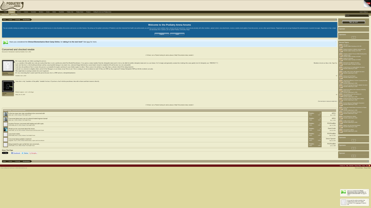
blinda (4, 93)
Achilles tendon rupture (348, 121)
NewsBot (345, 46)
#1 (336, 75)
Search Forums (5, 14)
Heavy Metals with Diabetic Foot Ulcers (352, 112)
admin (10, 115)
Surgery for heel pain (348, 58)
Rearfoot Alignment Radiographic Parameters (353, 103)
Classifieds (61, 12)
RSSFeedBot (12, 125)
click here (358, 203)
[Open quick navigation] (336, 19)
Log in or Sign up (364, 12)
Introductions (12, 51)
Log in (177, 34)
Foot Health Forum (26, 115)
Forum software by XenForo (13, 168)
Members (41, 12)
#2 (336, 94)
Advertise (351, 165)
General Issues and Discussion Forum (35, 130)
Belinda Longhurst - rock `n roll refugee (24, 92)
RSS (369, 165)
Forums (12, 12)
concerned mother (14, 134)
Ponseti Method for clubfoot (349, 116)
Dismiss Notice (335, 41)
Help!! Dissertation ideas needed (183, 55)
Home (5, 12)
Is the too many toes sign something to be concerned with (27, 113)
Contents (26, 12)
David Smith (11, 130)
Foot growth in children (348, 129)
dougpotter (11, 140)
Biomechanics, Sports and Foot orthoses (34, 140)
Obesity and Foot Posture (349, 76)
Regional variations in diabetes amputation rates (354, 49)
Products (88, 12)
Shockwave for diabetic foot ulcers (351, 62)
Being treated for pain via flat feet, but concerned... (24, 144)
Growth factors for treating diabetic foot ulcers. (354, 67)
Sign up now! (353, 22)
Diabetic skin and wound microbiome (351, 125)
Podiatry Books (79, 12)
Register (162, 34)
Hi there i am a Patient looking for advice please (160, 55)
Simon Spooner (331, 138)
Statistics (19, 12)
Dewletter (22, 51)
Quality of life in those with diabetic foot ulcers (353, 71)
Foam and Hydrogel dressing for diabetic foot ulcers (355, 85)
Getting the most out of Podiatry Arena (102, 12)
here (88, 42)
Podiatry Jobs (70, 12)
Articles (54, 12)
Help (347, 165)
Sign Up (334, 63)
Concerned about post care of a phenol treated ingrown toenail (28, 118)
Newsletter (33, 12)
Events (48, 12)
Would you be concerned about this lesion (22, 129)
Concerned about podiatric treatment (20, 139)
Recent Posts (14, 14)
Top (367, 165)
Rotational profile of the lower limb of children (353, 98)
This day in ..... (346, 44)
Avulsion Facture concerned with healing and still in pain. (26, 123)
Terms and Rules (359, 168)
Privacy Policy (358, 165)
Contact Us (342, 165)
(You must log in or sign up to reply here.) (327, 101)
